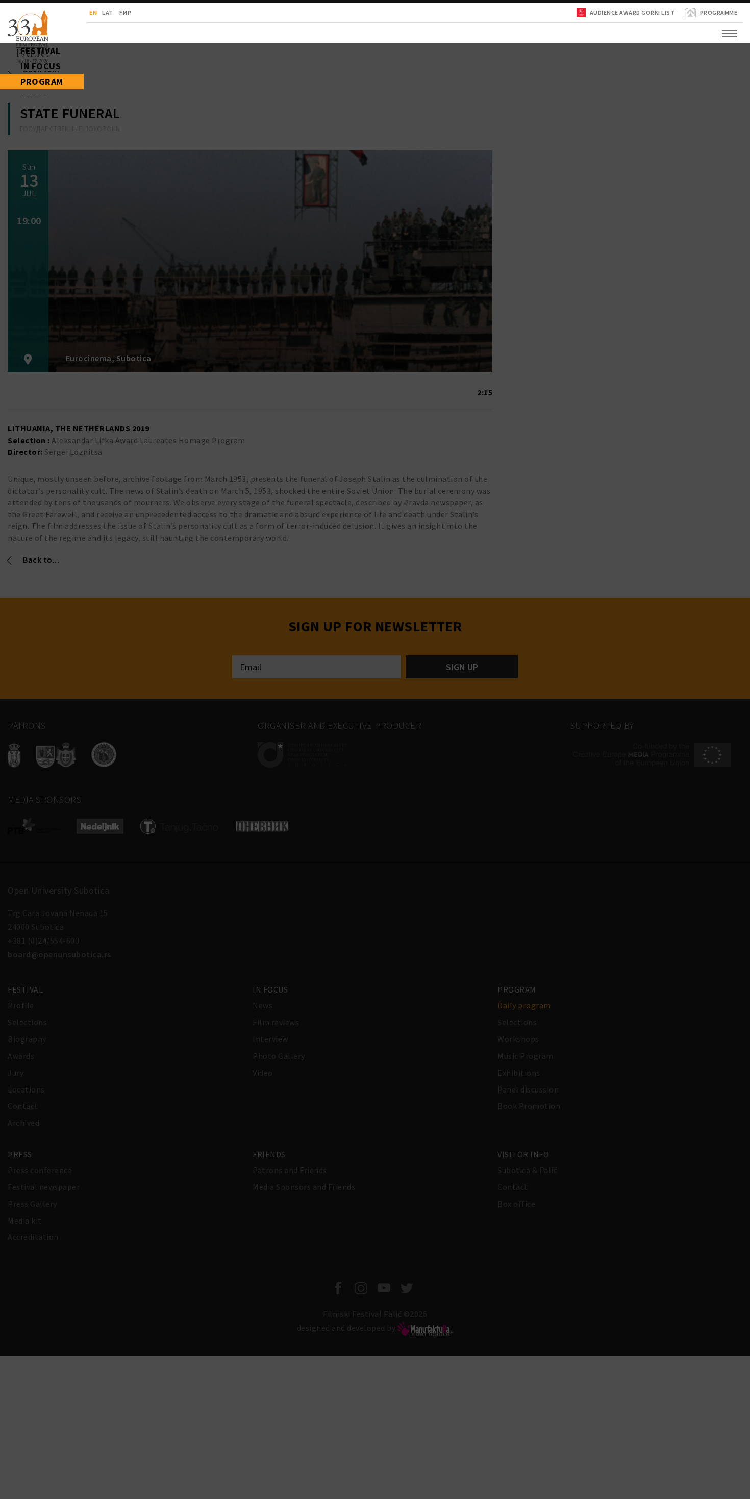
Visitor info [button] (31, 184)
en (52, 12)
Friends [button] (22, 158)
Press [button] (18, 133)
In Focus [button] (23, 82)
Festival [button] (23, 56)
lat (66, 12)
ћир (84, 12)
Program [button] (24, 107)
